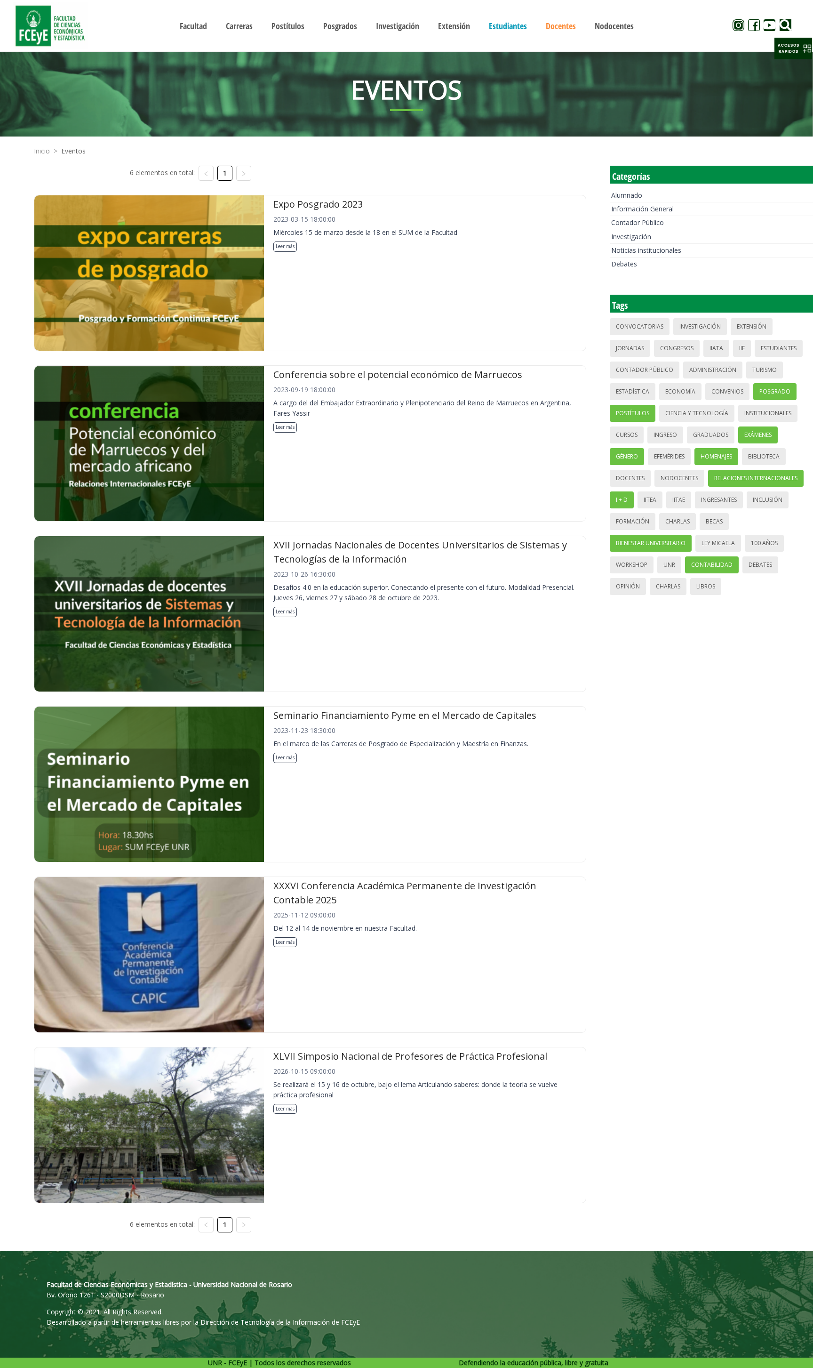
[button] (793, 48)
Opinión (628, 586)
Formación (632, 521)
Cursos (627, 435)
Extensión (751, 326)
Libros (705, 586)
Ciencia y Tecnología (696, 413)
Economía (680, 391)
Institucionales (767, 413)
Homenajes (716, 456)
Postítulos (632, 413)
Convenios (727, 391)
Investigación (631, 236)
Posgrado (774, 391)
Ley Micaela (718, 543)
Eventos (73, 150)
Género (627, 456)
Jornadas (630, 348)
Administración (712, 370)
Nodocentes (679, 478)
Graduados (710, 435)
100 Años (764, 543)
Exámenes (758, 435)
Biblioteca (764, 456)
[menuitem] (193, 26)
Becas (714, 521)
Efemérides (669, 456)
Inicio (42, 150)
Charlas (677, 521)
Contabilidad (712, 565)
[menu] (406, 25)
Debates (624, 263)
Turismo (764, 370)
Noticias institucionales (646, 250)
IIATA (716, 348)
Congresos (676, 348)
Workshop (631, 565)
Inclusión (767, 500)
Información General (642, 208)
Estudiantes (779, 348)
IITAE (678, 500)
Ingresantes (719, 500)
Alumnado (626, 195)
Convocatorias (639, 326)
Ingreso (665, 435)
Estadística (632, 391)
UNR (669, 565)
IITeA (650, 500)
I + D (622, 500)
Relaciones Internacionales (755, 478)
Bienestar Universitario (650, 543)
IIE (742, 348)
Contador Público (637, 222)
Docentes (630, 478)
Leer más (285, 246)
